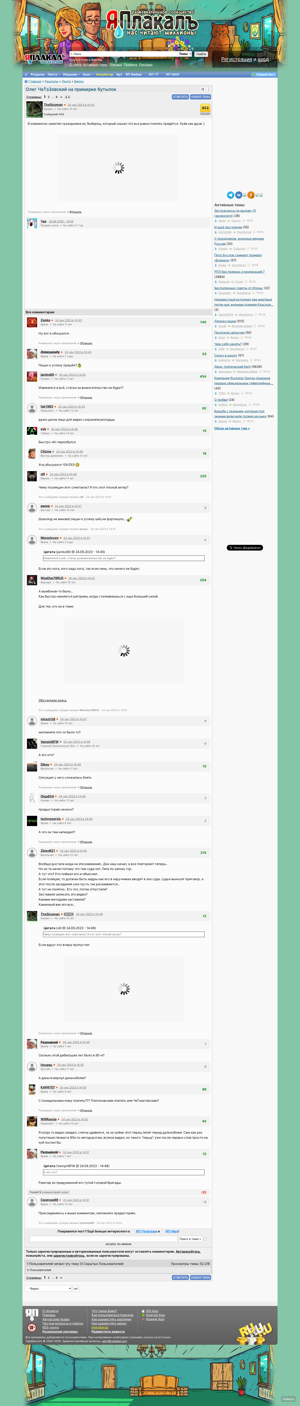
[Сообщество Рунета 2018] (243, 1333)
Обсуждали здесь (53, 700)
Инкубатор (104, 74)
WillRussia (49, 1119)
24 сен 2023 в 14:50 (70, 1064)
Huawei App (155, 1319)
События (239, 248)
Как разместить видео (109, 1323)
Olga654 (47, 796)
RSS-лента (50, 1327)
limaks (222, 265)
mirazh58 (48, 719)
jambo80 (47, 375)
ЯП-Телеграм (146, 1231)
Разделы (37, 74)
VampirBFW (50, 742)
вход (263, 59)
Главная (35, 81)
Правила (130, 65)
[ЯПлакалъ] (44, 59)
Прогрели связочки (229, 332)
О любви (221, 400)
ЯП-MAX (172, 74)
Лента (52, 74)
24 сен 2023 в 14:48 (76, 741)
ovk (43, 429)
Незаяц (46, 1065)
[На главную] (26, 74)
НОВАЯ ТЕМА (200, 96)
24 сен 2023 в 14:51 (76, 1152)
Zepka (45, 320)
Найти (201, 54)
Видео (79, 81)
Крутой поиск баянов (85, 60)
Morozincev (50, 538)
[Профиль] (34, 109)
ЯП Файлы (134, 74)
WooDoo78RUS (52, 578)
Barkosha (224, 360)
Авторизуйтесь (188, 1251)
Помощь (115, 65)
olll (43, 474)
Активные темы (95, 65)
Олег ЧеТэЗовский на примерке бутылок (71, 89)
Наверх (288, 1399)
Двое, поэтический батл (232, 367)
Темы (183, 54)
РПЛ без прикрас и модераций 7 (239, 272)
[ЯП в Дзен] (245, 195)
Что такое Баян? (104, 1311)
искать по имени (118, 1244)
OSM (221, 348)
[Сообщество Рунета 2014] (267, 1333)
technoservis (51, 819)
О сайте (75, 65)
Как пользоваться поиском (112, 1315)
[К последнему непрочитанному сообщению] (67, 97)
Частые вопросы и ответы (62, 1323)
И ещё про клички (228, 227)
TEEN (222, 393)
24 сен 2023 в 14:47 (68, 506)
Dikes (45, 764)
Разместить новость (108, 1332)
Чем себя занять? (228, 344)
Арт (119, 74)
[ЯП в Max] (261, 195)
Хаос (86, 74)
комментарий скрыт (49, 1192)
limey (221, 337)
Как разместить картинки (111, 1319)
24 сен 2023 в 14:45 (68, 320)
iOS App (152, 1311)
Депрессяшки (225, 321)
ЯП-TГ (154, 74)
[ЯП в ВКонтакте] (238, 195)
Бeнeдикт (224, 292)
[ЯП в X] (257, 195)
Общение (70, 74)
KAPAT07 (48, 1087)
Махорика (224, 371)
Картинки (242, 360)
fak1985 (47, 406)
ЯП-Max (172, 1231)
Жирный (224, 281)
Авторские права (55, 1319)
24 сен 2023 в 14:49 (72, 796)
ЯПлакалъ (75, 211)
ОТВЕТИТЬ (180, 96)
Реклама (145, 65)
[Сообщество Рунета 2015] (255, 1333)
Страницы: (34, 97)
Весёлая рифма (242, 326)
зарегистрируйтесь (68, 1256)
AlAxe (222, 220)
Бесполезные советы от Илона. (238, 288)
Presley (223, 248)
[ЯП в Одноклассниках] (251, 195)
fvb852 (222, 404)
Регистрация (236, 59)
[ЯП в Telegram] (230, 195)
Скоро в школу (225, 355)
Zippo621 (48, 851)
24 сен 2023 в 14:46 (64, 429)
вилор (45, 506)
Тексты (236, 220)
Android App (155, 1315)
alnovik (222, 421)
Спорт (239, 281)
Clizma (46, 451)
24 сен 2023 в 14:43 (81, 104)
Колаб (222, 326)
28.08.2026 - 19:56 (61, 221)
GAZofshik (225, 232)
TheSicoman (53, 105)
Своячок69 (49, 1200)
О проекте (50, 1311)
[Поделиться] (202, 89)
